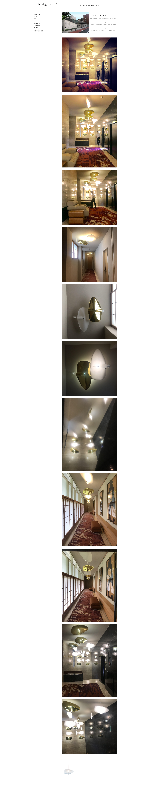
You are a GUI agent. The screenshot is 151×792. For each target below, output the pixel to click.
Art (35, 18)
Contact (36, 27)
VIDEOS (36, 16)
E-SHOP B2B (37, 9)
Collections (37, 14)
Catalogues (37, 25)
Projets (36, 21)
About (35, 12)
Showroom (37, 23)
